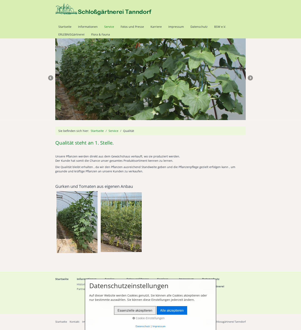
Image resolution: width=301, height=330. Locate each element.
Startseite (64, 27)
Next (250, 78)
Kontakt (74, 321)
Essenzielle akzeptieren (135, 310)
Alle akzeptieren (172, 310)
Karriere (156, 27)
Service (109, 27)
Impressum (176, 27)
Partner (81, 289)
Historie (81, 284)
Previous (51, 78)
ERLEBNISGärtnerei (71, 34)
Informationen (88, 27)
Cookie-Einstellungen (150, 318)
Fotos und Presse (132, 27)
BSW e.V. (220, 27)
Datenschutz (199, 27)
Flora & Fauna (100, 34)
